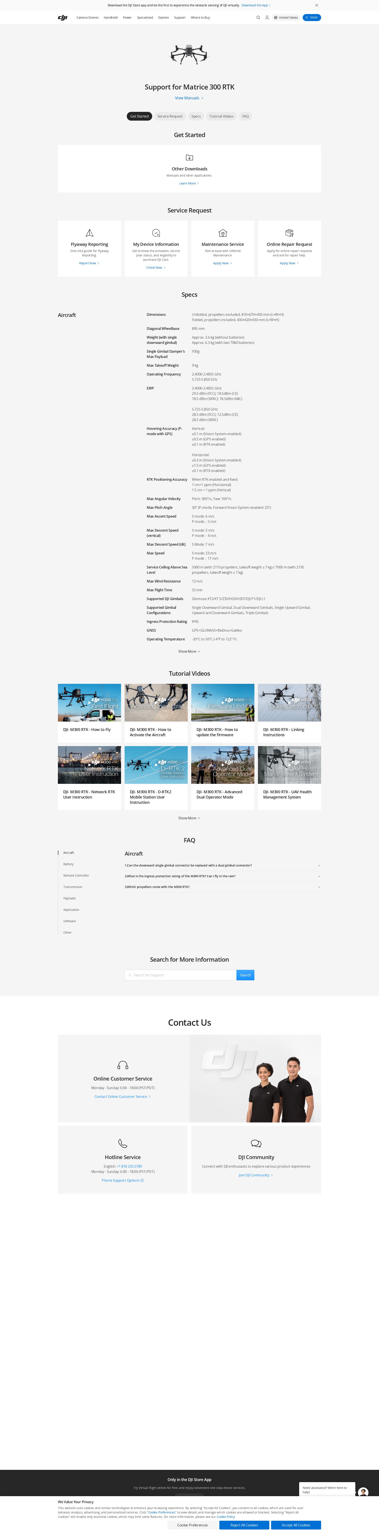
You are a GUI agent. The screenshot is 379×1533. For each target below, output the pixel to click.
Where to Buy (200, 17)
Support (180, 17)
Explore (163, 17)
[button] (363, 1492)
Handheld (111, 17)
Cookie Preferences (161, 1512)
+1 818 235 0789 (129, 1166)
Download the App (255, 5)
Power (127, 17)
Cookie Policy (226, 1517)
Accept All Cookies (296, 1525)
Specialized (145, 17)
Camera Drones (87, 17)
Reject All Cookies (244, 1525)
